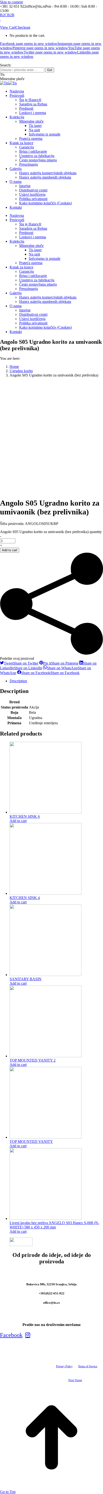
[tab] (56, 681)
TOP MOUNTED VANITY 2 (33, 1060)
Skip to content (11, 2)
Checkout (23, 27)
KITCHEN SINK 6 (25, 816)
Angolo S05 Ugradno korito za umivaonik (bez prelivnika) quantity (51, 532)
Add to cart (9, 550)
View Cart (8, 27)
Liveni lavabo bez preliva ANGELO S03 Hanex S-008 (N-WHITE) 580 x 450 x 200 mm (54, 1225)
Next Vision (75, 1380)
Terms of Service (87, 1366)
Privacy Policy (64, 1366)
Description (18, 681)
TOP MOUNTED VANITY (31, 1142)
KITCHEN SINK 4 (25, 898)
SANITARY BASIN (25, 979)
